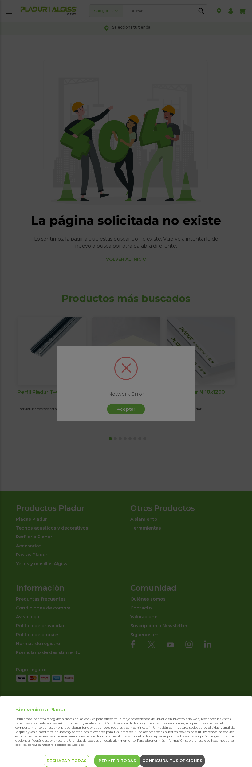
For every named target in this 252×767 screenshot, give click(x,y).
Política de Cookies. (69, 745)
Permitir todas (117, 760)
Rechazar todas (67, 760)
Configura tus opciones (172, 760)
